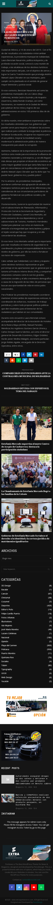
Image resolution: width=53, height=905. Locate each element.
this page (42, 827)
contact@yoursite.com (31, 879)
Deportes (5, 605)
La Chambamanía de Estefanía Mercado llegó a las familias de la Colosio (25, 493)
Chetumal (5, 597)
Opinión (4, 641)
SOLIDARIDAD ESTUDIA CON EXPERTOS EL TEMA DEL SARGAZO (26, 390)
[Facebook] (12, 887)
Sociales (5, 661)
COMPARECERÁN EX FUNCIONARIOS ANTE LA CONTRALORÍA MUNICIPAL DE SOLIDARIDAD (26, 375)
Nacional (5, 637)
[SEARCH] (49, 569)
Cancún (4, 593)
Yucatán (5, 681)
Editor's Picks (7, 609)
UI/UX (3, 673)
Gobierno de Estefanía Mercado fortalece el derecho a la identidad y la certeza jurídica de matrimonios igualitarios (25, 538)
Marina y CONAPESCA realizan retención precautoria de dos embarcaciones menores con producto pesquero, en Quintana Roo (33, 800)
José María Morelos (10, 629)
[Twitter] (19, 887)
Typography (6, 669)
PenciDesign (37, 902)
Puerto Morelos (8, 653)
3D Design (6, 585)
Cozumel (5, 601)
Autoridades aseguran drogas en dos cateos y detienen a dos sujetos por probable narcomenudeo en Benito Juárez (33, 780)
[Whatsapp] (41, 887)
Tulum (4, 665)
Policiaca (5, 649)
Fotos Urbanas (8, 617)
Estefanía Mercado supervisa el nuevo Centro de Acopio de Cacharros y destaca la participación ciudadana (25, 447)
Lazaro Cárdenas (8, 633)
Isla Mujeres (6, 625)
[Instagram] (26, 887)
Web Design (6, 677)
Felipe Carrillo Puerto (10, 613)
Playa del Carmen (9, 645)
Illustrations (6, 621)
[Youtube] (34, 887)
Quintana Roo (7, 657)
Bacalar (4, 589)
